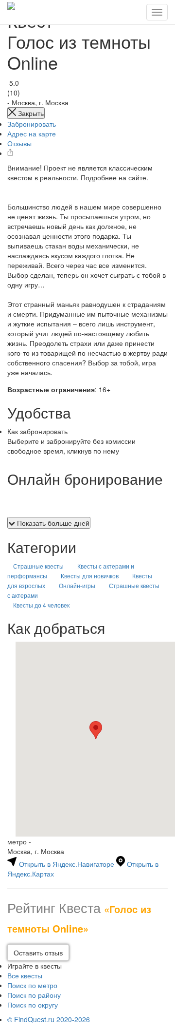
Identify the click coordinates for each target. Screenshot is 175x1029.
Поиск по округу (32, 1005)
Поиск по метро (32, 985)
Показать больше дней (52, 523)
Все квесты (24, 975)
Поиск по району (34, 995)
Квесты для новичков (90, 576)
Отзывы (19, 143)
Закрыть (30, 113)
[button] (96, 730)
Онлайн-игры (77, 585)
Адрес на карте (31, 133)
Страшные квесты (38, 566)
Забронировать (31, 124)
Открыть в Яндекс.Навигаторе (66, 864)
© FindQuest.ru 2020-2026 (48, 1019)
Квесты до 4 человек (41, 605)
